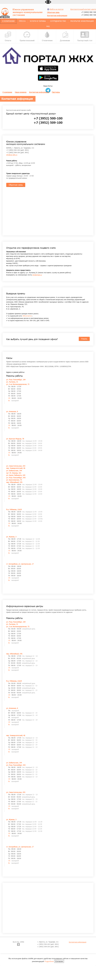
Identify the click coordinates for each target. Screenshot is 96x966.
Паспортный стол (84, 41)
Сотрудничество (58, 21)
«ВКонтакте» (27, 316)
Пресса (22, 21)
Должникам (65, 41)
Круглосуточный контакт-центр (83, 9)
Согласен (59, 961)
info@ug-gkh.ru (11, 155)
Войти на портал (57, 9)
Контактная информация (39, 92)
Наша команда (20, 92)
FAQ (48, 26)
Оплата (8, 41)
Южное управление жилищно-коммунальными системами (27, 12)
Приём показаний (27, 41)
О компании (8, 21)
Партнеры (56, 92)
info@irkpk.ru (37, 275)
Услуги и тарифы (38, 21)
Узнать (84, 339)
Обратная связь (16, 185)
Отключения (47, 41)
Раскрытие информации (82, 21)
